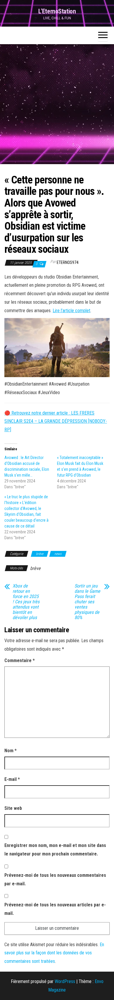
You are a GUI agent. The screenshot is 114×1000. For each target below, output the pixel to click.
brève (39, 554)
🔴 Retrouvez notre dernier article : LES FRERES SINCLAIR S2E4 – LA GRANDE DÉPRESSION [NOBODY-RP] (55, 421)
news (57, 554)
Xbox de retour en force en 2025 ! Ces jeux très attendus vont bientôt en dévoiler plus (26, 601)
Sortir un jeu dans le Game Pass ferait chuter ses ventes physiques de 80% (87, 601)
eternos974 (67, 262)
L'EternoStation (57, 11)
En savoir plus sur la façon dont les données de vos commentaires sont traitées (54, 953)
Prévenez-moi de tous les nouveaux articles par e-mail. (55, 909)
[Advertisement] (57, 104)
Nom (10, 750)
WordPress (65, 981)
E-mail (12, 779)
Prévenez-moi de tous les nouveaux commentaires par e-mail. (55, 879)
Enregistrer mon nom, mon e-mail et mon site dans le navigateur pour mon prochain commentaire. (55, 850)
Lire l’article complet (71, 310)
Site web (13, 808)
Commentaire (19, 660)
